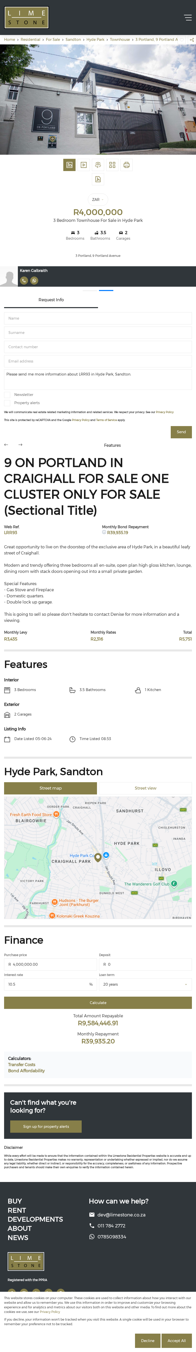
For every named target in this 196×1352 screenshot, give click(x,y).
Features (112, 445)
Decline (147, 1340)
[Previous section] (6, 445)
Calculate (98, 1002)
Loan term (107, 975)
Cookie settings (114, 1340)
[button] (106, 290)
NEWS (18, 1238)
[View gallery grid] (112, 165)
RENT (17, 1210)
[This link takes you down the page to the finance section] (104, 532)
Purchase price (15, 955)
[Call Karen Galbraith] (24, 280)
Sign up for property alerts (46, 1126)
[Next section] (20, 445)
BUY (15, 1201)
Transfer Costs (21, 1064)
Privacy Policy (165, 412)
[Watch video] (84, 165)
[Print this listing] (126, 165)
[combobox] (152, 984)
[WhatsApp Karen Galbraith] (34, 280)
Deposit (105, 955)
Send (181, 432)
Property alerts (27, 403)
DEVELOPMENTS (35, 1219)
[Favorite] (182, 40)
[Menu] (188, 18)
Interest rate (13, 975)
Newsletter (23, 394)
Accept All (177, 1340)
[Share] (192, 40)
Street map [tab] (51, 788)
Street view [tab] (145, 788)
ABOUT (20, 1228)
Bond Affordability (26, 1070)
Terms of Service (106, 420)
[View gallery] (69, 165)
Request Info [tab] (51, 299)
